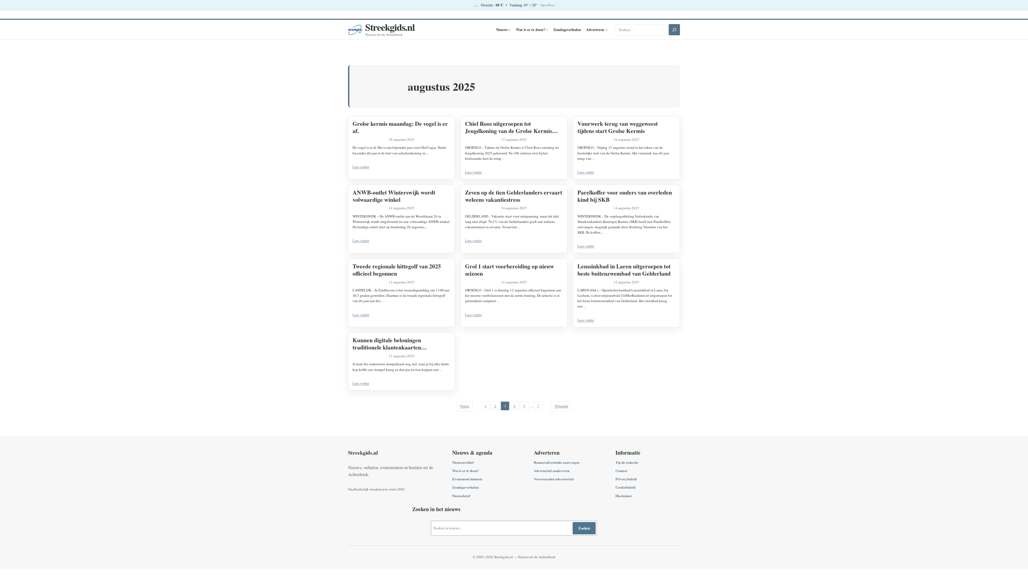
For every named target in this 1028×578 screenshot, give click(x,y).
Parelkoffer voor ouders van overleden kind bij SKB (624, 196)
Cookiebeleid (625, 487)
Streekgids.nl (390, 27)
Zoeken (584, 528)
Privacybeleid (626, 478)
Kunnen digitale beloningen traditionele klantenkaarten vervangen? (387, 343)
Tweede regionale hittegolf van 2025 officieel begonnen (397, 270)
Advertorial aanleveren (551, 470)
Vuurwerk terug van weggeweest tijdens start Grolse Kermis (617, 127)
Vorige (464, 406)
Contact (621, 470)
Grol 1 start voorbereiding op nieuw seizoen (509, 270)
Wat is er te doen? (465, 470)
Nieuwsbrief (461, 495)
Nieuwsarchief (463, 462)
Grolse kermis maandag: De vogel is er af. (400, 127)
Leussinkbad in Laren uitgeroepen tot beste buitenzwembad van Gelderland (624, 270)
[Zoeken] (674, 29)
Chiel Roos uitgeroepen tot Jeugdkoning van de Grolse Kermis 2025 (508, 127)
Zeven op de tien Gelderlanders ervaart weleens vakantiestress (513, 196)
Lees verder (361, 166)
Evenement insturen (467, 478)
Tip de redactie (626, 462)
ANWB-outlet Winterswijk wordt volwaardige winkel (394, 196)
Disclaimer (623, 495)
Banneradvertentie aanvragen (556, 462)
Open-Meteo (547, 5)
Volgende (561, 406)
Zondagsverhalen (465, 487)
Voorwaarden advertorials (554, 478)
